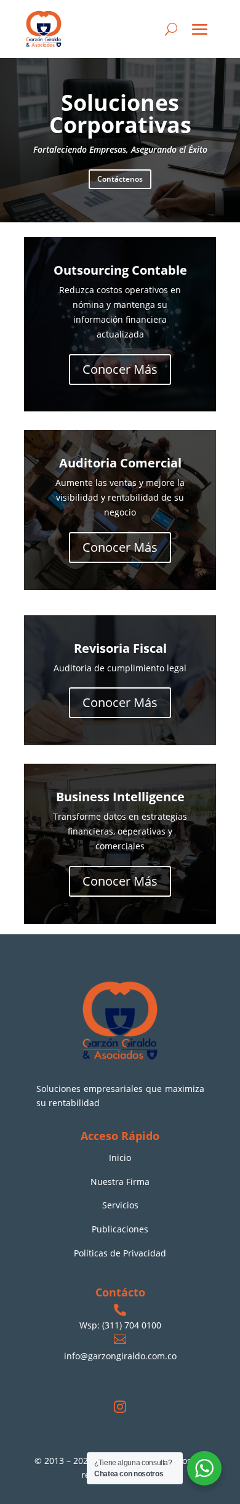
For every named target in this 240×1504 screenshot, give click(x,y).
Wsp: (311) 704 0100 (120, 1325)
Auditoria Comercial (120, 463)
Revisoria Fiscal (120, 648)
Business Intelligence (120, 796)
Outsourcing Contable (120, 270)
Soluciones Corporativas (120, 113)
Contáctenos (120, 179)
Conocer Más (120, 369)
